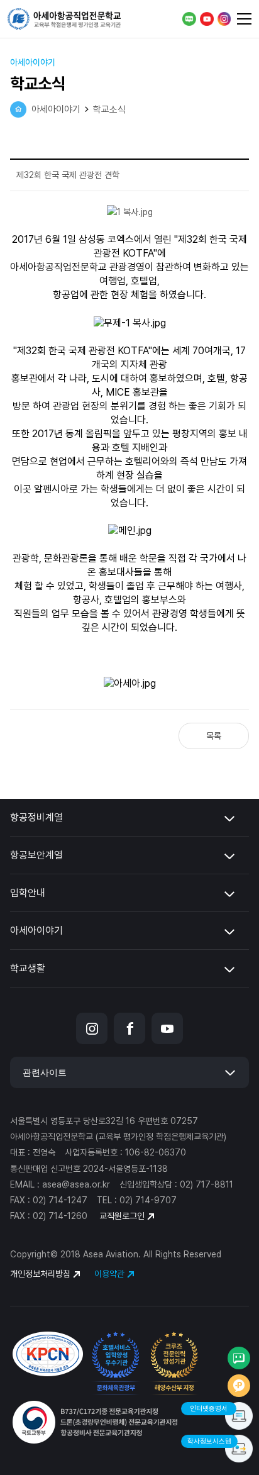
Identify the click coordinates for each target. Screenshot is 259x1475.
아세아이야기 (36, 931)
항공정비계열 (36, 817)
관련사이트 (45, 1072)
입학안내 (27, 893)
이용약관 (109, 1274)
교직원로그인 (122, 1216)
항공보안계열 (36, 855)
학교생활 (27, 968)
